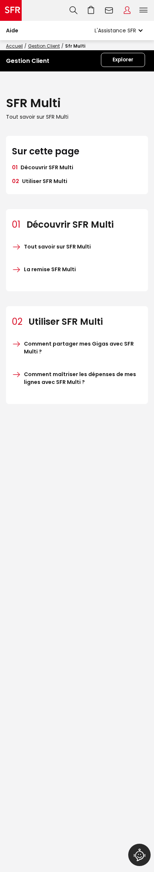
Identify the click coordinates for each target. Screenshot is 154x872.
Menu (144, 10)
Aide (12, 30)
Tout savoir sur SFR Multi (57, 246)
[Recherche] (73, 10)
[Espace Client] (127, 10)
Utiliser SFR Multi (39, 181)
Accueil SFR (11, 10)
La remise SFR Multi (50, 269)
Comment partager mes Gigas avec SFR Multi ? (79, 347)
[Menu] (145, 10)
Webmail (109, 10)
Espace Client (127, 10)
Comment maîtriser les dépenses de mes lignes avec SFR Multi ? (80, 378)
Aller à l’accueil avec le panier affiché (91, 10)
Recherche (73, 10)
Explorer (123, 59)
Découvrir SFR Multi (42, 167)
